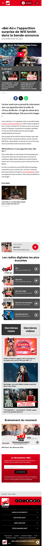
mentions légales (14, 479)
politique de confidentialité (26, 479)
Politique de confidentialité (27, 538)
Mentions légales (26, 535)
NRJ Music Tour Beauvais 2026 (12, 447)
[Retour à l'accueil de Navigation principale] (8, 3)
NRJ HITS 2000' (20, 291)
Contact (16, 535)
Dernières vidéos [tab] (30, 329)
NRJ (16, 268)
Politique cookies (11, 538)
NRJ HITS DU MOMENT (23, 303)
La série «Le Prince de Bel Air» (12, 124)
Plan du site (8, 535)
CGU (35, 535)
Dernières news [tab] (11, 329)
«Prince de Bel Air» (28, 172)
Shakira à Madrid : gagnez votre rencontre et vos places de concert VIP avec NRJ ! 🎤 (19, 359)
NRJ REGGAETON (21, 314)
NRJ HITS (16, 247)
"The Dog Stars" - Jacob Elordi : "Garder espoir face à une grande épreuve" (20, 411)
